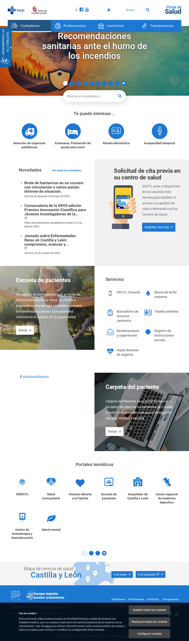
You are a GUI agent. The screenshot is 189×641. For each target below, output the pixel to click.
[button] (123, 83)
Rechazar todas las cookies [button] (149, 621)
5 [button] (91, 83)
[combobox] (134, 9)
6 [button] (97, 83)
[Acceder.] (109, 10)
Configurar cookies (149, 633)
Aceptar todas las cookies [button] (149, 610)
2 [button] (72, 83)
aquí (47, 626)
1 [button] (65, 83)
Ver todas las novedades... (67, 170)
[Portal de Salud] (173, 9)
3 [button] (78, 83)
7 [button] (104, 83)
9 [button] (117, 83)
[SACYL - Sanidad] (16, 9)
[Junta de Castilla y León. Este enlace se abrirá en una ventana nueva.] (39, 9)
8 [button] (110, 83)
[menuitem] (29, 26)
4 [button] (85, 83)
